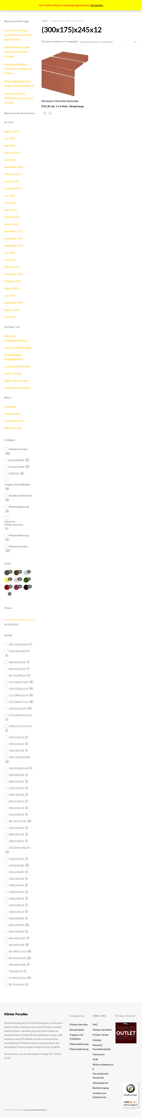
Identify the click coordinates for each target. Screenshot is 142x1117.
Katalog (97, 1039)
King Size (14, 473)
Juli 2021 (9, 252)
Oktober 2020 (12, 281)
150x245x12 (16, 743)
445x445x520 (17, 668)
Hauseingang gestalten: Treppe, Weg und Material (19, 83)
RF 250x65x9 (17, 984)
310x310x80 (16, 865)
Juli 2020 (9, 295)
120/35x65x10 (18, 708)
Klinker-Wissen (13, 373)
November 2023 (13, 167)
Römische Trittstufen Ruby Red (60, 101)
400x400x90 (16, 918)
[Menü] (136, 1084)
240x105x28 (16, 794)
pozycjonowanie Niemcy (35, 1109)
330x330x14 (16, 898)
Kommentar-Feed (14, 420)
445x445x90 (16, 944)
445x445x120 (17, 938)
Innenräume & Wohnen (17, 366)
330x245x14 (16, 885)
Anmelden (10, 406)
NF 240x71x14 (17, 951)
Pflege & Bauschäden (16, 380)
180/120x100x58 (19, 757)
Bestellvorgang (101, 1087)
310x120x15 (16, 858)
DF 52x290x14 (17, 675)
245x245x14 (16, 807)
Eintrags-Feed (12, 413)
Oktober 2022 (12, 188)
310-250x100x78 (19, 651)
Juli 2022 (9, 195)
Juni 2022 (10, 202)
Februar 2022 (12, 217)
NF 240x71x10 (17, 821)
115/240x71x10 (18, 682)
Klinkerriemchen (18, 449)
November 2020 (13, 274)
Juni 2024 (10, 159)
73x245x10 (16, 971)
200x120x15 (16, 781)
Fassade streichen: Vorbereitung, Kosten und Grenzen (18, 98)
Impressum (99, 1054)
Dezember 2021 (13, 231)
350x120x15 (16, 911)
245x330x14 (16, 814)
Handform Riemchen (20, 495)
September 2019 (14, 302)
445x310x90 (16, 931)
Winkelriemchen (18, 546)
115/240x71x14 (18, 701)
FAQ (95, 1024)
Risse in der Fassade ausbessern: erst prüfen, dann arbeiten (18, 35)
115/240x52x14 (18, 695)
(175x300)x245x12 (20, 715)
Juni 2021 (10, 259)
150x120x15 (16, 737)
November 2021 (13, 238)
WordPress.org (12, 428)
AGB (95, 1059)
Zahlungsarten (100, 1082)
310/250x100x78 (19, 847)
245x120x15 (16, 801)
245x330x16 (16, 827)
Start (45, 21)
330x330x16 (16, 905)
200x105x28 (16, 774)
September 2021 (14, 245)
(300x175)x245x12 (20, 726)
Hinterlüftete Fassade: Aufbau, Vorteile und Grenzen (17, 52)
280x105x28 (16, 834)
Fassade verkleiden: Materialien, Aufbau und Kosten (18, 69)
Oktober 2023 (12, 174)
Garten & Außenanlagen (18, 347)
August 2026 (11, 131)
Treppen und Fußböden (17, 484)
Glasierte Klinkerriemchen (13, 523)
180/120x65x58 (18, 768)
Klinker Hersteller (102, 1029)
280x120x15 (16, 841)
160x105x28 (16, 750)
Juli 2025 (9, 138)
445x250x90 (16, 925)
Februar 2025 (12, 152)
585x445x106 (17, 964)
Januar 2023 (11, 181)
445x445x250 (17, 662)
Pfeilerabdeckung (19, 506)
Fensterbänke (16, 460)
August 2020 (11, 288)
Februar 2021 (12, 266)
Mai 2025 (10, 145)
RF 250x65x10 (17, 958)
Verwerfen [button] (97, 5)
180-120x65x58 (18, 644)
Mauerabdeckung (19, 535)
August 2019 (11, 310)
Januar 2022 (11, 224)
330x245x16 (16, 891)
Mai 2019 (10, 317)
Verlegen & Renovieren (17, 387)
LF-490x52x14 (17, 977)
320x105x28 (16, 878)
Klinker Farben (101, 1034)
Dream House (16, 466)
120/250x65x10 (18, 688)
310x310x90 (16, 872)
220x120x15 (16, 788)
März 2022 (10, 209)
